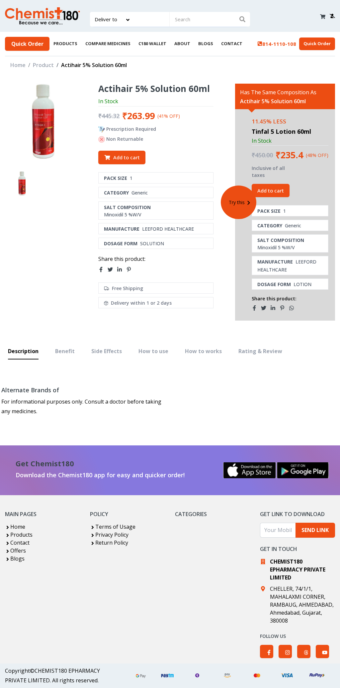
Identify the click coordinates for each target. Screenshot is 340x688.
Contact (20, 542)
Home (18, 65)
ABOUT (182, 43)
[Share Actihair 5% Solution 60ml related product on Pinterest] (284, 308)
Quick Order (27, 43)
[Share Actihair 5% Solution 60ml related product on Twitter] (265, 308)
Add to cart (126, 157)
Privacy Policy (111, 534)
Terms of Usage (115, 526)
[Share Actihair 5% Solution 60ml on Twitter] (112, 269)
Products (21, 534)
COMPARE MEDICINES (107, 43)
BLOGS (205, 43)
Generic (139, 193)
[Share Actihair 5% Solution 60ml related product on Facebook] (256, 308)
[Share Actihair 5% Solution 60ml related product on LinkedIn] (275, 308)
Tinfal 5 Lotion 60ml (281, 131)
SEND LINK (315, 530)
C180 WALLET (152, 43)
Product (43, 65)
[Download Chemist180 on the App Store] (249, 470)
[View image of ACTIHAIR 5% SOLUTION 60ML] (23, 184)
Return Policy (111, 542)
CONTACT (231, 43)
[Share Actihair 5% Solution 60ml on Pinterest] (130, 269)
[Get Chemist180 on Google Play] (302, 470)
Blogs (17, 558)
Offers (18, 550)
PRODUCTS (65, 43)
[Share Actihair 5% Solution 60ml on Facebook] (103, 269)
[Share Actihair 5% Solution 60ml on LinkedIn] (121, 269)
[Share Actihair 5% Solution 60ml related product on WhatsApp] (293, 308)
